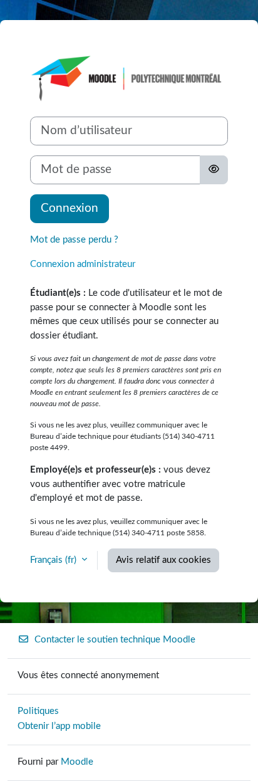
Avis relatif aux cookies (163, 560)
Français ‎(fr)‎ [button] (54, 560)
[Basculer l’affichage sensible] (214, 169)
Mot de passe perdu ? (74, 239)
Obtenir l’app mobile (59, 726)
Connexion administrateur (82, 264)
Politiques (38, 711)
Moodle (77, 762)
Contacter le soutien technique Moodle (114, 639)
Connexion (69, 208)
